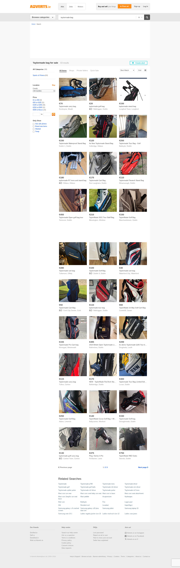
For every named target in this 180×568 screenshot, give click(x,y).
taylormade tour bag (97, 308)
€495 (91, 342)
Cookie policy (66, 543)
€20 (91, 103)
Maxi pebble (84, 496)
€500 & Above (38, 110)
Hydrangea (128, 496)
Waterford (135, 273)
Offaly (70, 273)
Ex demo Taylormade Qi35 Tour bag (133, 345)
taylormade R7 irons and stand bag (72, 180)
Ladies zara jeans (131, 514)
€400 (121, 379)
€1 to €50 (36, 100)
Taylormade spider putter (67, 490)
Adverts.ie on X (132, 539)
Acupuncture (106, 496)
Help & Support (75, 556)
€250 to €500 (37, 107)
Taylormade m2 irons (132, 490)
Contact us (146, 556)
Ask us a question (68, 535)
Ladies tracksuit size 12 (110, 514)
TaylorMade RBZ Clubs (128, 456)
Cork (79, 310)
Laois (100, 458)
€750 (121, 453)
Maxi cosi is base (108, 493)
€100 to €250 (37, 105)
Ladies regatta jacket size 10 (90, 514)
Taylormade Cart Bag (97, 180)
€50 (61, 305)
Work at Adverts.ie (36, 540)
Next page (142, 467)
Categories (130, 556)
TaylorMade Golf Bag (127, 217)
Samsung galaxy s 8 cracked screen (68, 509)
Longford (135, 109)
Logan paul (128, 502)
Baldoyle (83, 502)
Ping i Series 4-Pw (96, 456)
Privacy (109, 556)
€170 (91, 379)
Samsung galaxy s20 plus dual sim (89, 509)
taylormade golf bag (97, 106)
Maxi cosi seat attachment (134, 493)
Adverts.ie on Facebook (135, 536)
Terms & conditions (68, 538)
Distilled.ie (33, 533)
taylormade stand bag (127, 106)
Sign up (137, 6)
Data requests (67, 548)
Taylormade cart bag (67, 271)
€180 (61, 177)
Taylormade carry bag (67, 382)
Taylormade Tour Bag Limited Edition (133, 382)
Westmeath (71, 347)
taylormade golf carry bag (69, 456)
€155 (61, 342)
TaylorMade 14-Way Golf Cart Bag (132, 308)
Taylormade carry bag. (67, 106)
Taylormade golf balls (88, 487)
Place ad (125, 6)
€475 (91, 453)
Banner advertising (99, 556)
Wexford (102, 421)
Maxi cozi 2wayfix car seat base (67, 498)
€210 (91, 214)
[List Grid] (141, 70)
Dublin (105, 109)
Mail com (61, 502)
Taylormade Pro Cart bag (68, 345)
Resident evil (85, 505)
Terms (123, 556)
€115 (61, 379)
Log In (145, 6)
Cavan (129, 310)
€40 (121, 268)
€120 (91, 140)
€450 (61, 214)
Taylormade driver (131, 484)
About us (138, 556)
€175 (91, 177)
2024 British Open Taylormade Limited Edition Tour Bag (110, 345)
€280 (61, 268)
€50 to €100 (37, 102)
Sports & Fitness (39, 75)
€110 (121, 177)
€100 (91, 268)
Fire (103, 502)
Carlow (67, 384)
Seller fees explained (100, 540)
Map (53, 85)
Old (59, 505)
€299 (121, 342)
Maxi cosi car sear (64, 493)
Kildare (100, 146)
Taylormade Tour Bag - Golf (129, 143)
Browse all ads (86, 556)
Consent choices (67, 545)
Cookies (116, 556)
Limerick (68, 421)
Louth (130, 347)
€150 (121, 103)
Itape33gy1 (128, 505)
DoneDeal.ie (34, 538)
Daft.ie (32, 535)
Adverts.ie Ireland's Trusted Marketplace (43, 6)
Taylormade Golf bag (127, 419)
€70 (61, 103)
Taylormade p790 (86, 484)
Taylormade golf (64, 487)
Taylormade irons (108, 484)
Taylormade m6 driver (110, 487)
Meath (70, 109)
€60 (121, 305)
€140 (91, 416)
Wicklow (102, 220)
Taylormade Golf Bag (97, 271)
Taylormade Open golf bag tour (71, 217)
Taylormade (62, 484)
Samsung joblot (108, 508)
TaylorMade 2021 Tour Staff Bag (101, 217)
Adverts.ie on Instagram (135, 533)
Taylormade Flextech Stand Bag (131, 180)
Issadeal (105, 505)
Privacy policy (67, 540)
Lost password (98, 533)
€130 (61, 453)
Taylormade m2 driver (88, 490)
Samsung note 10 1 (65, 514)
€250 (121, 140)
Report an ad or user (100, 535)
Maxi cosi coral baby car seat (90, 493)
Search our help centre (70, 533)
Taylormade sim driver (132, 487)
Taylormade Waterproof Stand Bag (72, 143)
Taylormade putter (108, 490)
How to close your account (102, 538)
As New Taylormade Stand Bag (101, 143)
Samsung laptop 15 (131, 508)
